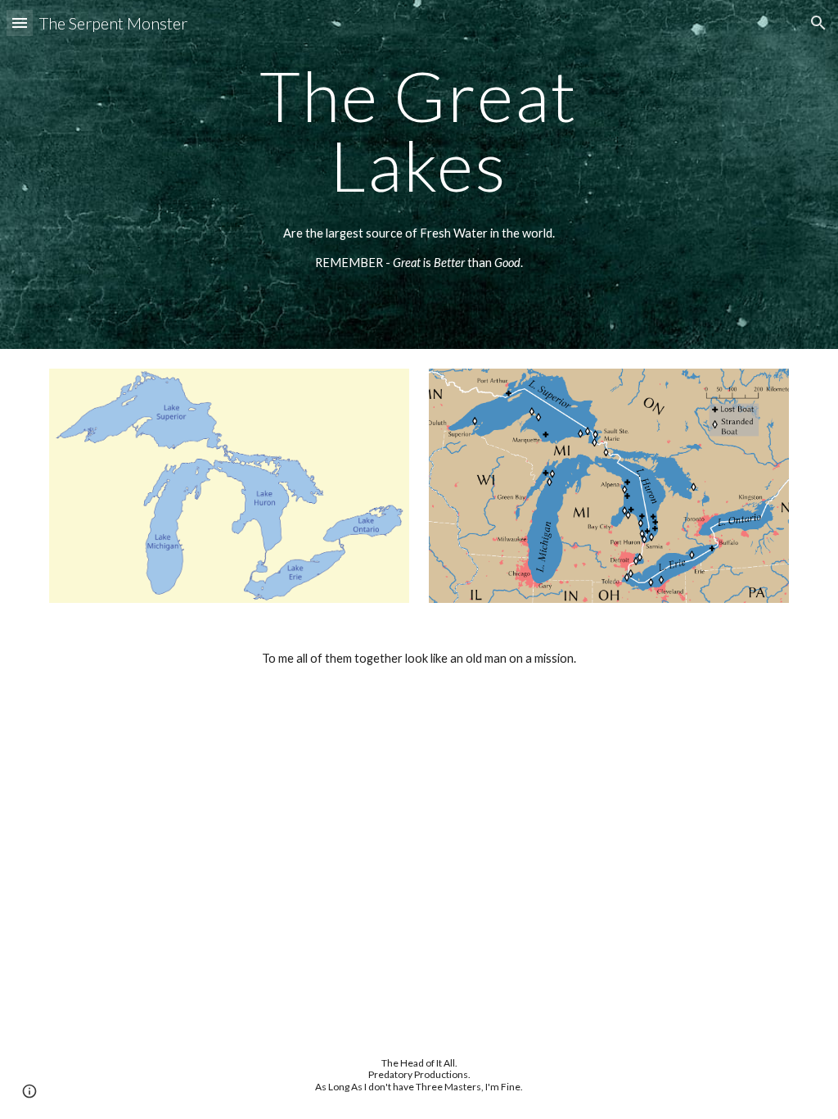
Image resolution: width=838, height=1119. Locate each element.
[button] (19, 22)
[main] (418, 130)
